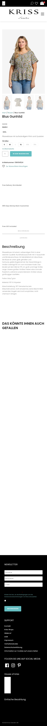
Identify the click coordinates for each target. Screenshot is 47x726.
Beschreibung (23, 231)
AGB (6, 637)
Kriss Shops (8, 629)
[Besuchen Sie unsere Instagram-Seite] (13, 665)
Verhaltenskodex (11, 644)
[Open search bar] (31, 3)
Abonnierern (12, 609)
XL (21, 144)
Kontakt (7, 626)
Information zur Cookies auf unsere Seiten (21, 651)
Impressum (8, 640)
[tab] (23, 231)
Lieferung (23, 238)
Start (4, 113)
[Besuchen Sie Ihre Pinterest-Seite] (19, 665)
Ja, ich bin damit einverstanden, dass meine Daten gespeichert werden (21, 600)
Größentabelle (8, 149)
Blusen (10, 113)
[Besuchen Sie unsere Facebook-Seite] (7, 665)
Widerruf (7, 633)
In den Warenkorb (21, 154)
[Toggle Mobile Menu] (42, 14)
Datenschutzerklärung (13, 647)
